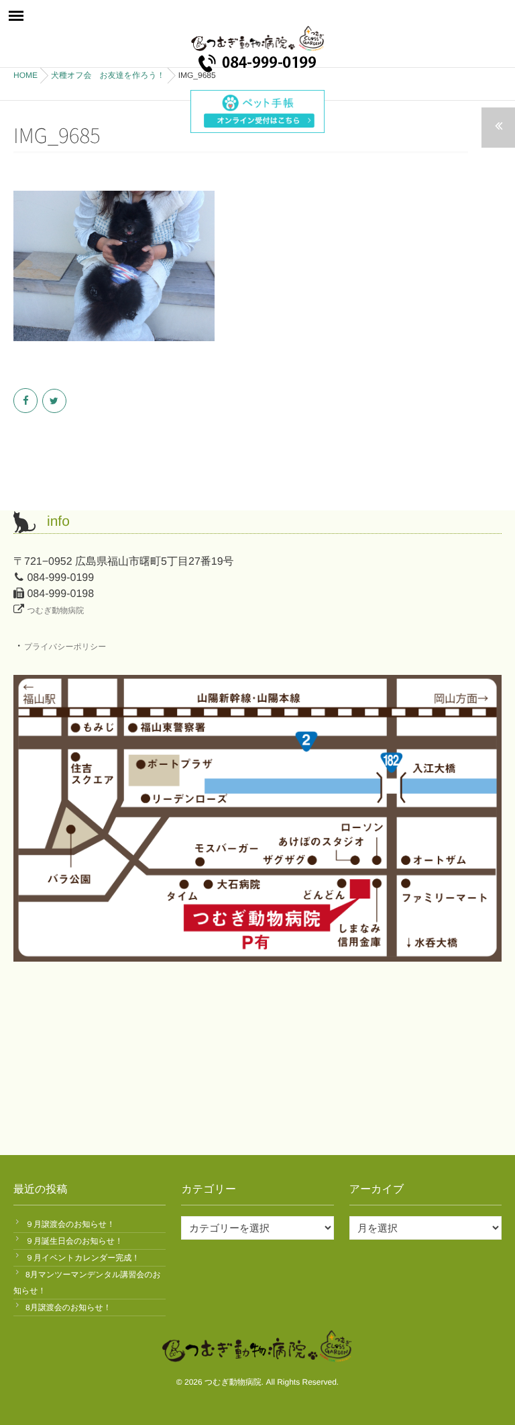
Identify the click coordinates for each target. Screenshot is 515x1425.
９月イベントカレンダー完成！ (82, 1257)
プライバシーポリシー (65, 646)
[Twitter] (55, 401)
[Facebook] (26, 401)
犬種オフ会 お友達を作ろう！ (108, 75)
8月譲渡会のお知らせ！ (68, 1307)
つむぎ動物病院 (55, 610)
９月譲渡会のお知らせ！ (70, 1224)
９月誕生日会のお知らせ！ (74, 1241)
